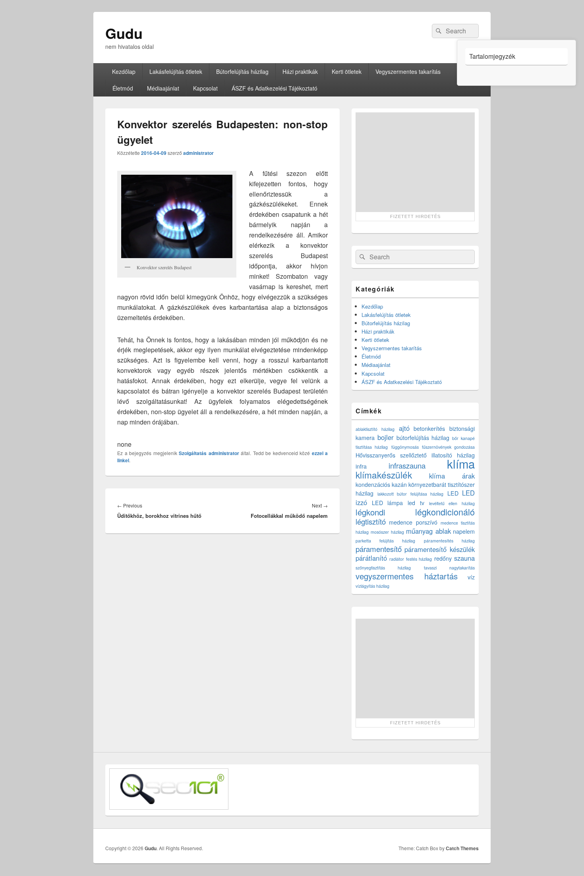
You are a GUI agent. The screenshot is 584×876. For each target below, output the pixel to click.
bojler (385, 437)
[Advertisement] (415, 162)
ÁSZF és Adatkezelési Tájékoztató (274, 88)
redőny (443, 558)
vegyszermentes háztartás (407, 576)
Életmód (122, 88)
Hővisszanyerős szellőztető (391, 455)
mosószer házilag (387, 532)
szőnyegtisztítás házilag (383, 568)
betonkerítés (429, 428)
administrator (198, 152)
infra (361, 466)
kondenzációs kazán (381, 484)
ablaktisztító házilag (375, 429)
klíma (461, 463)
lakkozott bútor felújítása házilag (410, 494)
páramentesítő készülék (439, 549)
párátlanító (371, 558)
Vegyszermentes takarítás (408, 71)
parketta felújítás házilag (385, 541)
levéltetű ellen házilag (452, 503)
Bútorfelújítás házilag (242, 71)
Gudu (124, 33)
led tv (416, 503)
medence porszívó (413, 522)
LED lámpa (387, 503)
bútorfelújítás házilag (423, 438)
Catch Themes (462, 848)
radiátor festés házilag (410, 559)
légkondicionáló (445, 512)
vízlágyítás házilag (372, 586)
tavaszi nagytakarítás (449, 568)
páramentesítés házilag (449, 541)
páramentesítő (379, 549)
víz (471, 577)
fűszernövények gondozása (448, 447)
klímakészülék (384, 474)
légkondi (370, 512)
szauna (464, 558)
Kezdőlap (123, 71)
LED (452, 493)
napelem (464, 531)
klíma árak (452, 475)
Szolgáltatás (193, 453)
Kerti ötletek (347, 71)
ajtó (404, 428)
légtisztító (371, 521)
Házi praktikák (300, 71)
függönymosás (405, 447)
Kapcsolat (205, 88)
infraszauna (407, 465)
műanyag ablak (428, 531)
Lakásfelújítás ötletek (175, 71)
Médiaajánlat (163, 88)
